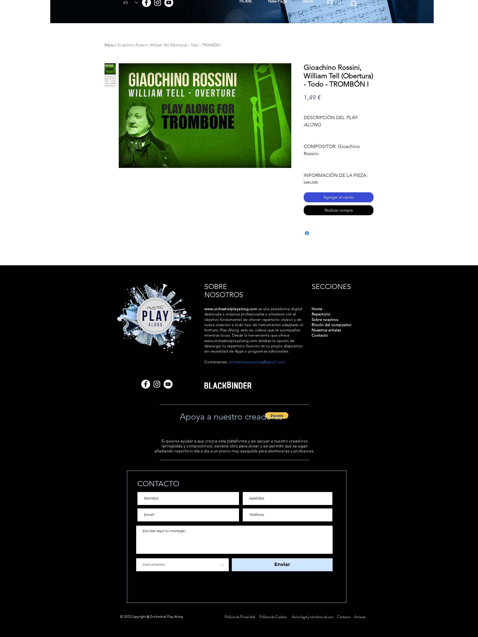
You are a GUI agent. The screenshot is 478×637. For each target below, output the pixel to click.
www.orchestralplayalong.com (230, 308)
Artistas (360, 617)
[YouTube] (168, 384)
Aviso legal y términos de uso (312, 617)
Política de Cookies (273, 617)
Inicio (109, 45)
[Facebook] (145, 384)
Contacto (344, 617)
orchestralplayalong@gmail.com (257, 361)
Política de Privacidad (240, 617)
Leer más (311, 181)
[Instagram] (156, 384)
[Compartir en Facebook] (307, 233)
